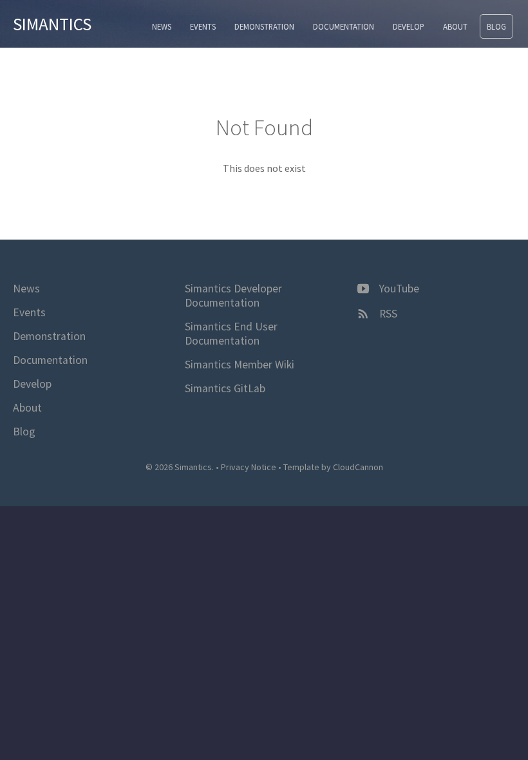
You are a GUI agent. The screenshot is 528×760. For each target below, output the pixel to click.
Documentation (343, 26)
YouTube (398, 288)
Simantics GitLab (225, 388)
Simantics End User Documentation (231, 333)
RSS (387, 314)
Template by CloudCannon (333, 467)
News (161, 26)
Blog (496, 26)
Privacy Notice (248, 467)
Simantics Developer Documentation (233, 295)
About (455, 26)
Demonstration (264, 26)
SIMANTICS (52, 24)
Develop (408, 26)
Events (203, 26)
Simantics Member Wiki (239, 364)
